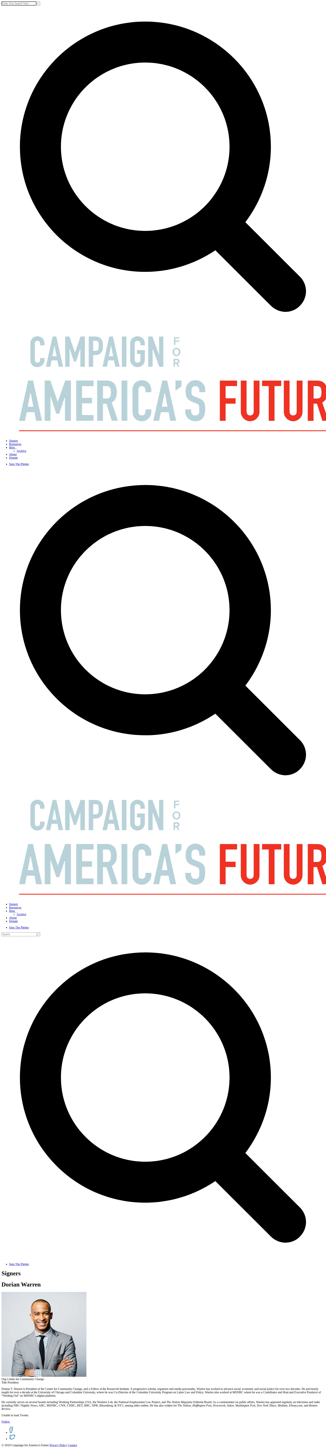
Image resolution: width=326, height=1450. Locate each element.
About (13, 454)
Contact (72, 1445)
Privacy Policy (58, 1445)
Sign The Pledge (19, 464)
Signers (13, 440)
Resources (15, 444)
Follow (6, 1421)
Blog (13, 447)
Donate (13, 457)
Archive (21, 451)
